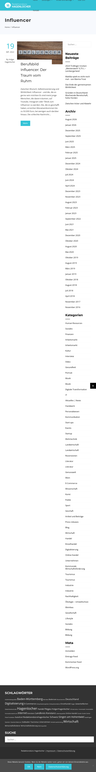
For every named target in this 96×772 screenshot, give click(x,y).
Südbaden (26, 722)
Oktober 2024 (71, 169)
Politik (68, 500)
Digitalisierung (71, 549)
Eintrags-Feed (71, 656)
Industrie (69, 585)
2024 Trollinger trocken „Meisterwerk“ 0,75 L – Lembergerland (76, 68)
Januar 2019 (70, 274)
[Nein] (93, 765)
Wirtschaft (70, 533)
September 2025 (73, 136)
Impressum (51, 751)
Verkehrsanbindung (57, 722)
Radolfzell (19, 717)
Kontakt (36, 10)
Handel (68, 538)
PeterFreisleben (10, 717)
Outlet (79, 713)
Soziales (69, 328)
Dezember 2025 (72, 130)
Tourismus (70, 574)
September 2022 (73, 218)
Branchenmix (61, 699)
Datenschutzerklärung (66, 751)
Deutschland (72, 699)
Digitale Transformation (76, 389)
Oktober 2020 (71, 240)
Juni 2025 (69, 141)
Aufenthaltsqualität (11, 699)
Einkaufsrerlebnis (54, 704)
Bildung (68, 629)
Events (68, 428)
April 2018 (70, 296)
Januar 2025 (70, 158)
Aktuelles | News (73, 400)
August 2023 (71, 202)
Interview (69, 356)
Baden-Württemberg (30, 699)
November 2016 (72, 307)
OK (28, 766)
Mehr (25, 123)
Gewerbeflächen (81, 704)
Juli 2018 (69, 290)
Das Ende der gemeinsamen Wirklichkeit (78, 86)
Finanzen (69, 334)
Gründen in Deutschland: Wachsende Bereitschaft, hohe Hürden (76, 95)
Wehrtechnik (71, 439)
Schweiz (54, 717)
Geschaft (69, 511)
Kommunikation (72, 417)
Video (67, 361)
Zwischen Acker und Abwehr (78, 103)
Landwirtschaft (72, 444)
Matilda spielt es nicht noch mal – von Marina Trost (77, 77)
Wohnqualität (42, 726)
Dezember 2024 (72, 163)
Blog (67, 527)
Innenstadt (82, 709)
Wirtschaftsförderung (29, 726)
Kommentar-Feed (73, 662)
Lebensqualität (60, 713)
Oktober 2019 (71, 257)
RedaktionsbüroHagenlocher (36, 717)
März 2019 (70, 268)
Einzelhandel (71, 544)
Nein (39, 766)
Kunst (67, 494)
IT (66, 395)
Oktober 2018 (71, 279)
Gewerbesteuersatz (11, 709)
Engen (73, 704)
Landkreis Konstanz (45, 713)
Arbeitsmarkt (71, 339)
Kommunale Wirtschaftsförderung (75, 567)
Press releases (72, 522)
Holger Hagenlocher (10, 60)
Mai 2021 (69, 229)
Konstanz (31, 713)
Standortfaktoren (16, 722)
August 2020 (71, 246)
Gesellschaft (70, 612)
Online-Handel (71, 555)
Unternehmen (71, 560)
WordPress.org (72, 667)
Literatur (69, 461)
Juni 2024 (69, 180)
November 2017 (72, 301)
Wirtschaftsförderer (12, 726)
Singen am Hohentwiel (71, 717)
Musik (68, 378)
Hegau (48, 708)
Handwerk (70, 406)
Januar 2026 (70, 125)
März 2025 (70, 147)
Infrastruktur (74, 709)
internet (22, 713)
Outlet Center (86, 713)
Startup (68, 433)
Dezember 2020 (72, 235)
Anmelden (70, 651)
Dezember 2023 (72, 191)
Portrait (68, 372)
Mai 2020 (69, 252)
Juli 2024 (69, 174)
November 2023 (72, 196)
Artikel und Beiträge (74, 516)
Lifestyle (69, 618)
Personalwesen (72, 411)
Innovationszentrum (11, 713)
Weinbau (69, 607)
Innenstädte (89, 709)
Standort (7, 722)
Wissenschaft (71, 488)
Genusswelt (70, 472)
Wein (67, 477)
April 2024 (70, 185)
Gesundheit (70, 367)
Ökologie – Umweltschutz (76, 601)
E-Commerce (71, 483)
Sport (67, 505)
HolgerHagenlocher (61, 709)
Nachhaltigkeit (71, 596)
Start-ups (69, 422)
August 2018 (71, 285)
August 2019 (71, 263)
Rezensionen (71, 455)
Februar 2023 (71, 207)
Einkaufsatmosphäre (42, 704)
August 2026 (71, 119)
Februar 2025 (71, 152)
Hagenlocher (27, 708)
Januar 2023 (70, 213)
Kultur (68, 350)
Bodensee (52, 699)
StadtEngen (88, 717)
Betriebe (45, 699)
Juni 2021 (69, 224)
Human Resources (73, 323)
